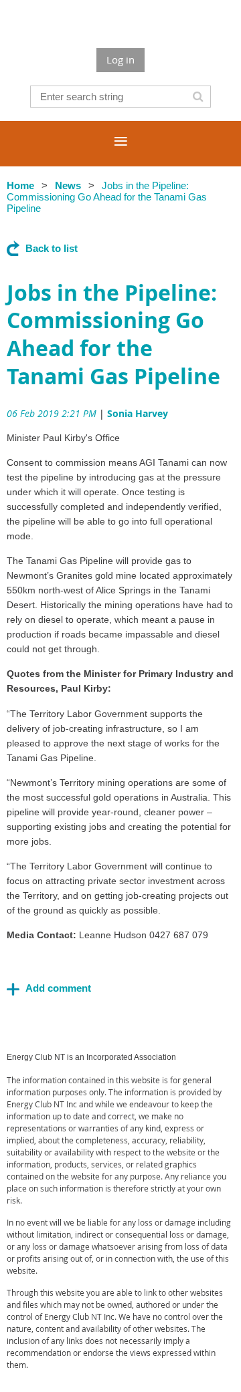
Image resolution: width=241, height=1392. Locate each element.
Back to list (51, 248)
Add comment (13, 989)
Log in (120, 59)
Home (20, 185)
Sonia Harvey (137, 413)
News (68, 185)
